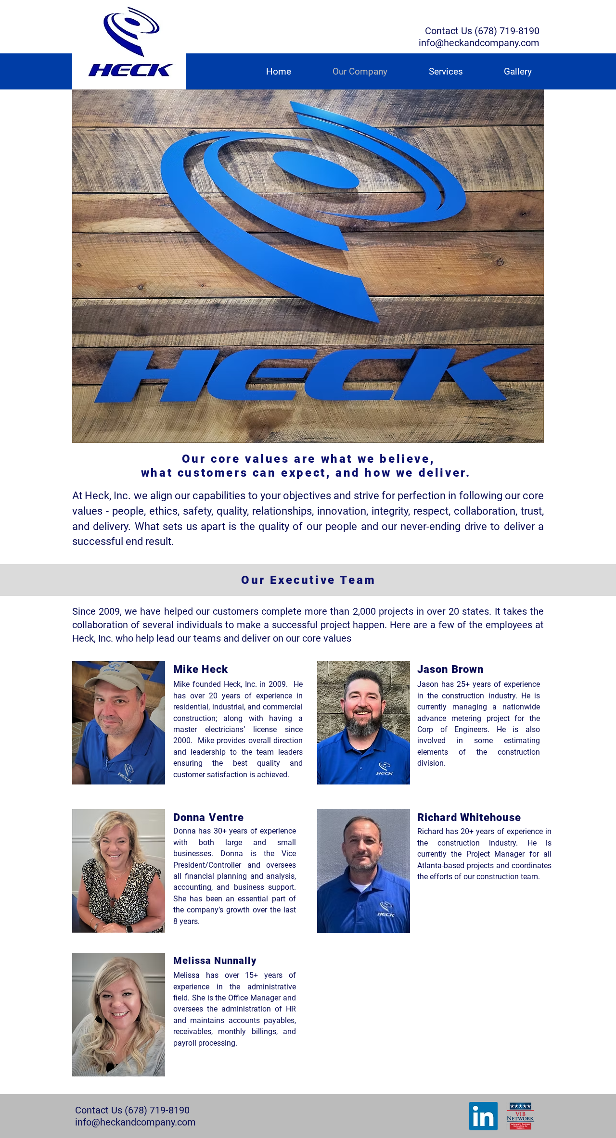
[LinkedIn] (483, 1116)
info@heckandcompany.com (479, 43)
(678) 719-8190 (507, 31)
